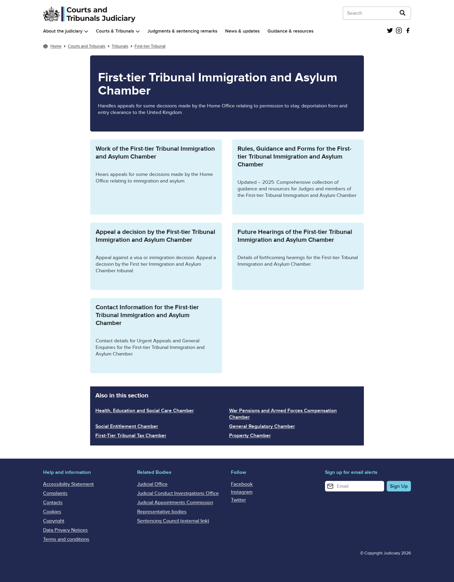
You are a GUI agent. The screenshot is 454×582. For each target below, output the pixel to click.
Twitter (238, 500)
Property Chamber (250, 436)
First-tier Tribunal (150, 46)
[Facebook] (408, 31)
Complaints (55, 493)
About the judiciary (62, 31)
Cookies (52, 512)
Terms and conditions (66, 539)
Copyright (53, 521)
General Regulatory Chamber (262, 426)
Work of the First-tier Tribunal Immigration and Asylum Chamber (155, 152)
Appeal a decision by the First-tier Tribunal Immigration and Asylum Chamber (155, 236)
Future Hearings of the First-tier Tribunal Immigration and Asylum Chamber (295, 236)
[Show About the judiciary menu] (86, 31)
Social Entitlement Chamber (126, 426)
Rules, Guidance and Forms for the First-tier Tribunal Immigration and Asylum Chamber (295, 156)
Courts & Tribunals (115, 31)
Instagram (241, 492)
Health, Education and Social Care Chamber (144, 411)
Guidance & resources (290, 31)
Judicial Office (152, 484)
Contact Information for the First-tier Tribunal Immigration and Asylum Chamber (147, 315)
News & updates (242, 31)
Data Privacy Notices (65, 530)
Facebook (242, 484)
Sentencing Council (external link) (173, 521)
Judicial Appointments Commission (175, 503)
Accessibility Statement (68, 484)
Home (55, 46)
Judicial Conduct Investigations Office (178, 493)
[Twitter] (390, 31)
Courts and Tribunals (86, 46)
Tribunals (120, 46)
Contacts (53, 503)
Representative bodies (162, 512)
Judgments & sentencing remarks (182, 31)
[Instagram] (399, 31)
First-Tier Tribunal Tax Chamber (130, 436)
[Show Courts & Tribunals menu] (138, 31)
